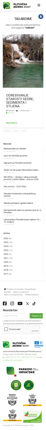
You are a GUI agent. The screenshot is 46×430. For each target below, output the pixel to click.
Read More (11, 123)
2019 (6, 266)
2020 (6, 262)
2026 (6, 238)
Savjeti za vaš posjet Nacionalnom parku (21, 170)
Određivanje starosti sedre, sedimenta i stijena (20, 100)
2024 (6, 246)
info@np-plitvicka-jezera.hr (13, 360)
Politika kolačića (31, 295)
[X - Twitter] (27, 303)
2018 (6, 270)
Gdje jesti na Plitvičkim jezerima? (18, 163)
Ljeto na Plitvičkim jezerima (15, 156)
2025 (6, 242)
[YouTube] (20, 303)
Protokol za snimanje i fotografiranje (21, 289)
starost (23, 130)
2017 (6, 274)
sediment (7, 130)
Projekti (10, 113)
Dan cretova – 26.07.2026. (15, 186)
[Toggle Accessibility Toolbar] (41, 16)
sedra (16, 130)
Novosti (7, 144)
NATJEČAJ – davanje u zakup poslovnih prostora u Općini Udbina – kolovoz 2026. (21, 178)
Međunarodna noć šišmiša (15, 149)
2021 (6, 258)
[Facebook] (5, 303)
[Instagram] (12, 303)
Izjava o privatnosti (20, 292)
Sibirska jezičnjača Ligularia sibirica (18, 203)
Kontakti (7, 292)
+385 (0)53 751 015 (12, 357)
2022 (6, 254)
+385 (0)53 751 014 (28, 357)
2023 (6, 250)
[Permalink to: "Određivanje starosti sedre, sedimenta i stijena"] (23, 61)
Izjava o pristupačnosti (13, 295)
